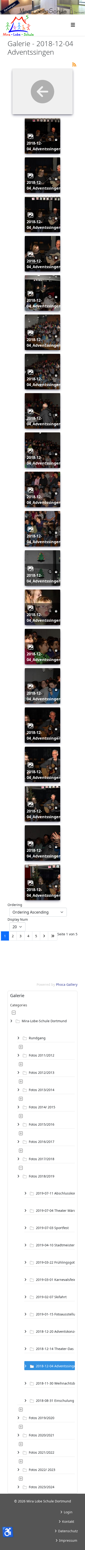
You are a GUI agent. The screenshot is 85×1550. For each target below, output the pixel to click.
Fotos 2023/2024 (41, 1487)
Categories (18, 1005)
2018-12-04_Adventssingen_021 (48, 813)
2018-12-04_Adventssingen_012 (48, 460)
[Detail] (50, 139)
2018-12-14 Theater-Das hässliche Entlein (55, 1348)
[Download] (56, 139)
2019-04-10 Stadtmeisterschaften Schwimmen (55, 1245)
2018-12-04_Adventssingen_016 (48, 617)
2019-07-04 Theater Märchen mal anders (55, 1210)
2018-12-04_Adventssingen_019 (48, 735)
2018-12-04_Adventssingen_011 (48, 421)
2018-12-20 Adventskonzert (55, 1331)
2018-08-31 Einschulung (55, 1400)
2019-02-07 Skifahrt (51, 1297)
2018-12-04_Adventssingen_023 (48, 892)
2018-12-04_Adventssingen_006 (48, 224)
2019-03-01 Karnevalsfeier (55, 1279)
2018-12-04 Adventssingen (55, 1366)
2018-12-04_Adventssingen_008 (48, 303)
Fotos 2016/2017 (41, 1141)
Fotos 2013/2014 (41, 1090)
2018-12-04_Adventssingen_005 (48, 185)
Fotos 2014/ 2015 (42, 1107)
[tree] (42, 1249)
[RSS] (74, 64)
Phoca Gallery (66, 984)
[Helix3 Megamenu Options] (73, 24)
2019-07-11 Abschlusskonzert (55, 1193)
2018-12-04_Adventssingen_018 (48, 696)
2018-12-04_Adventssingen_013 (48, 499)
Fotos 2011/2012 (41, 1055)
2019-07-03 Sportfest (52, 1228)
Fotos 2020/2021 (41, 1435)
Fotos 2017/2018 (41, 1159)
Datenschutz (67, 1531)
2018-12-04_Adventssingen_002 (48, 146)
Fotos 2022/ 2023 (42, 1469)
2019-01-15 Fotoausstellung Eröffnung (55, 1314)
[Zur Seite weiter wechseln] (44, 936)
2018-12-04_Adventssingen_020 (48, 774)
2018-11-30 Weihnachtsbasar (55, 1383)
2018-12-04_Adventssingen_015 (48, 578)
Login (67, 1512)
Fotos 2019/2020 (41, 1418)
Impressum (67, 1540)
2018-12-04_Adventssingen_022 (48, 853)
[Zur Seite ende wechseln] (52, 936)
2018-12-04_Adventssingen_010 (48, 381)
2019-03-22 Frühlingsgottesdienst (55, 1262)
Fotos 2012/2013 (41, 1072)
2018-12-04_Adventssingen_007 (48, 263)
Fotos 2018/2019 (41, 1176)
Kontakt (67, 1521)
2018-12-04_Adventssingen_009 (48, 342)
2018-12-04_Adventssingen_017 (48, 656)
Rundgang (37, 1038)
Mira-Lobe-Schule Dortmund (44, 1021)
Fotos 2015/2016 (41, 1124)
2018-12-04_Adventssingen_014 (48, 538)
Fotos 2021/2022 (41, 1452)
